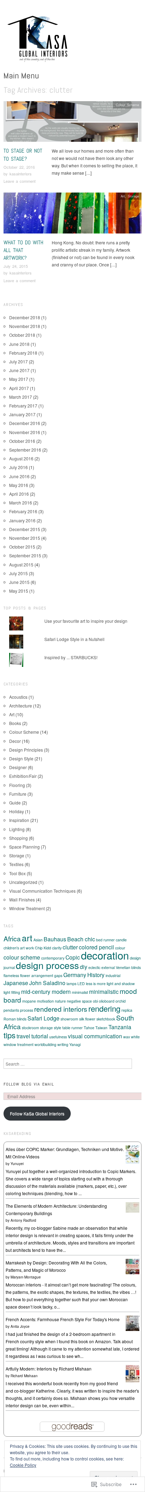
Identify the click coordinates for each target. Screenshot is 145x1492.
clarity (57, 947)
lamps (71, 983)
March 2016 (20, 503)
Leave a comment (20, 181)
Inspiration (19, 820)
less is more (96, 983)
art (27, 938)
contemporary (52, 958)
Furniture (17, 794)
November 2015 (24, 538)
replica (126, 1010)
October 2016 (22, 441)
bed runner (105, 939)
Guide (15, 803)
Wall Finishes (22, 899)
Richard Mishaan (24, 1375)
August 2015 (21, 564)
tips (9, 1035)
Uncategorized (23, 882)
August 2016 (21, 458)
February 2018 (23, 353)
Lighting (17, 829)
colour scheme (22, 957)
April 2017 (19, 388)
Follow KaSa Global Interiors (37, 1113)
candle (121, 939)
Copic (72, 957)
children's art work (19, 947)
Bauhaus (55, 939)
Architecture (20, 706)
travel (23, 1036)
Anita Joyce (20, 1326)
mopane (29, 1001)
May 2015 (18, 591)
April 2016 (19, 494)
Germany (74, 974)
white (135, 1036)
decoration (105, 955)
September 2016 (25, 450)
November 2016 (24, 432)
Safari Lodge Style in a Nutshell (74, 639)
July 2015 (18, 573)
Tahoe (89, 1027)
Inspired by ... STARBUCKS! (70, 657)
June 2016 (19, 476)
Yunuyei (17, 1163)
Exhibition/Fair (23, 776)
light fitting (12, 992)
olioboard (106, 1001)
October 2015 (22, 547)
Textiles (16, 864)
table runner (72, 1027)
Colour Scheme (127, 104)
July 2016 (18, 467)
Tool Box (17, 873)
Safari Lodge (43, 1018)
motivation (45, 1001)
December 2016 (24, 423)
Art (123, 196)
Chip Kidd (43, 947)
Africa (12, 938)
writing (62, 1044)
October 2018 (22, 335)
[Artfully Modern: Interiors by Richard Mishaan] (132, 1373)
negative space (79, 1001)
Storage (133, 196)
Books (15, 723)
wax (126, 1036)
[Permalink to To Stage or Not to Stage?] (72, 123)
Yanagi (75, 1044)
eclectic (94, 967)
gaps (58, 975)
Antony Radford (23, 1220)
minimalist (80, 992)
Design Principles (26, 750)
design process (47, 965)
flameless (11, 975)
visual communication (95, 1036)
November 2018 (24, 326)
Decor (15, 741)
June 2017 (19, 370)
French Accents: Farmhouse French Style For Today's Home (63, 1319)
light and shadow (121, 983)
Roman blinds (15, 1019)
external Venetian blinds (121, 967)
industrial (113, 975)
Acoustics (18, 697)
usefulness (58, 1036)
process (26, 1010)
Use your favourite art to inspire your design (85, 621)
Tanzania (119, 1027)
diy (83, 966)
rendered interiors (60, 1008)
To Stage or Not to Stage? (23, 154)
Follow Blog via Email (29, 1084)
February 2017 (23, 406)
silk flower (87, 1019)
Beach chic (81, 939)
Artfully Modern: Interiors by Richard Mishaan (49, 1369)
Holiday (16, 811)
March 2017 (20, 397)
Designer (18, 767)
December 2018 (24, 317)
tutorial (39, 1036)
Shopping (18, 838)
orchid (120, 1001)
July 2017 (18, 361)
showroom (69, 1019)
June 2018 (19, 344)
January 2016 (22, 520)
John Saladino (47, 982)
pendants (11, 1010)
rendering (104, 1008)
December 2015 (24, 529)
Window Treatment (27, 908)
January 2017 (22, 414)
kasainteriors (21, 173)
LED (81, 983)
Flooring (17, 785)
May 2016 (18, 485)
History (96, 974)
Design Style (21, 758)
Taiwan (101, 1027)
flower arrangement (36, 975)
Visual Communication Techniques (42, 891)
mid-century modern (46, 991)
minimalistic (104, 991)
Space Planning (24, 847)
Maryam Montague (26, 1277)
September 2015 (25, 555)
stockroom (30, 1027)
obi (95, 1001)
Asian (38, 939)
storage (46, 1027)
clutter (70, 947)
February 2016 (23, 511)
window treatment (18, 1044)
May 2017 (18, 379)
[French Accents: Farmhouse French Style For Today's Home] (132, 1322)
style (57, 1027)
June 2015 (19, 582)
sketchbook (105, 1019)
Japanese (16, 982)
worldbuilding (45, 1044)
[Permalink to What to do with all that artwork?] (72, 215)
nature (60, 1001)
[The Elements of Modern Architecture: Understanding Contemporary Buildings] (132, 1206)
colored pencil (96, 947)
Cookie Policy (23, 1465)
